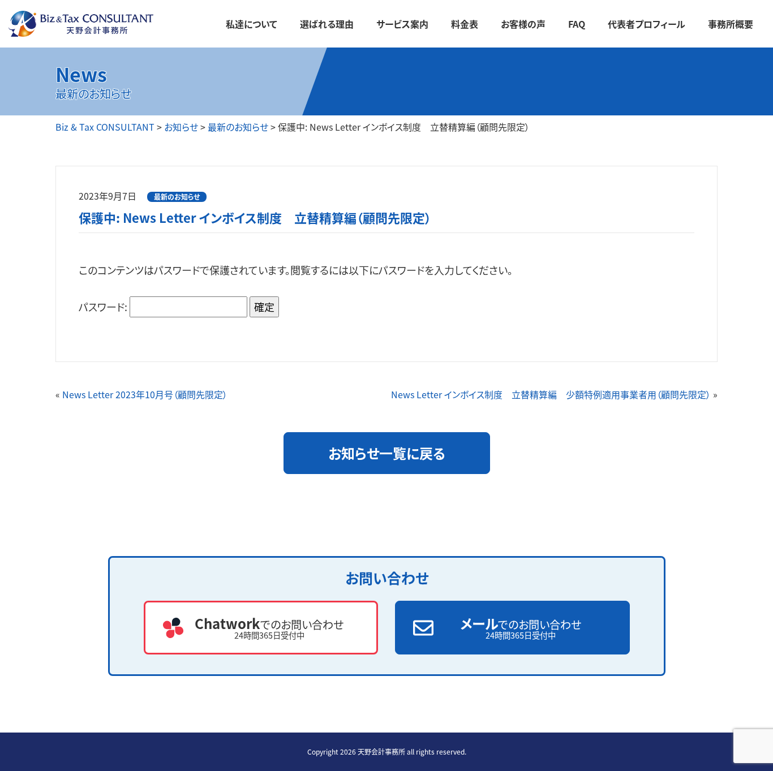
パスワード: (104, 306)
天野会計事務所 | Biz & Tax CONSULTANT (106, 24)
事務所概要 (730, 24)
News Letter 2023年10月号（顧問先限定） (144, 394)
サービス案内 (402, 24)
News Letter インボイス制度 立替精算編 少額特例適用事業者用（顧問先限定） (551, 394)
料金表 (464, 24)
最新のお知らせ (177, 196)
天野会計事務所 (381, 751)
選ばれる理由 (327, 24)
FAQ (576, 24)
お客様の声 (523, 24)
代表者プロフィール (646, 24)
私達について (251, 24)
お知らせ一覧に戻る (386, 453)
